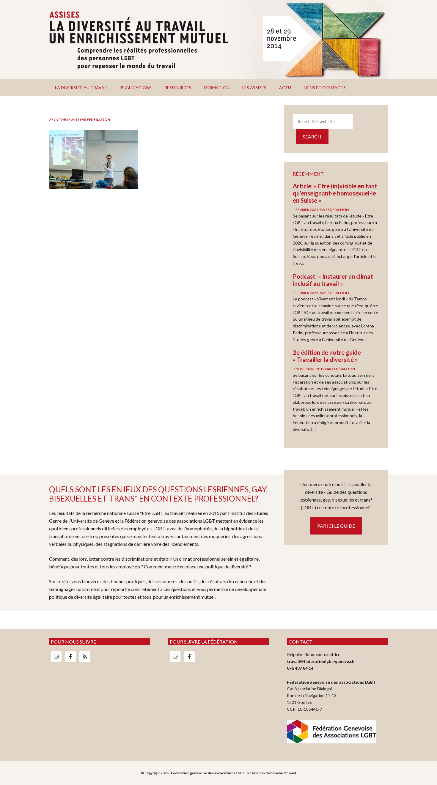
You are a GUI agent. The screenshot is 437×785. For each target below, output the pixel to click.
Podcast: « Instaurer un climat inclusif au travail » (333, 280)
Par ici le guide (336, 526)
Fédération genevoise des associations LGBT (208, 773)
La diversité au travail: (218, 39)
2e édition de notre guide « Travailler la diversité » (327, 356)
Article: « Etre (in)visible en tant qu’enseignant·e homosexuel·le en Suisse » (335, 193)
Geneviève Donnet (280, 773)
